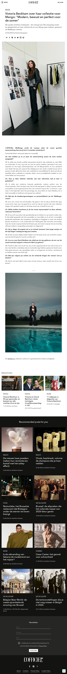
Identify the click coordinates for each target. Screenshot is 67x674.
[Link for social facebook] (30, 667)
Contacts (25, 671)
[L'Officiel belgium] (33, 2)
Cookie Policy (46, 671)
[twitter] (17, 38)
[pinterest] (12, 38)
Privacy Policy (43, 646)
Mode (7, 10)
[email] (6, 38)
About (19, 671)
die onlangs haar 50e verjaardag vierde (45, 25)
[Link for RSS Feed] (37, 666)
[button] (60, 312)
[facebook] (9, 38)
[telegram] (23, 38)
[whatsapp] (20, 38)
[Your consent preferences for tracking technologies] (64, 671)
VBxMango (11, 359)
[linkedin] (15, 38)
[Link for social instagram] (33, 667)
